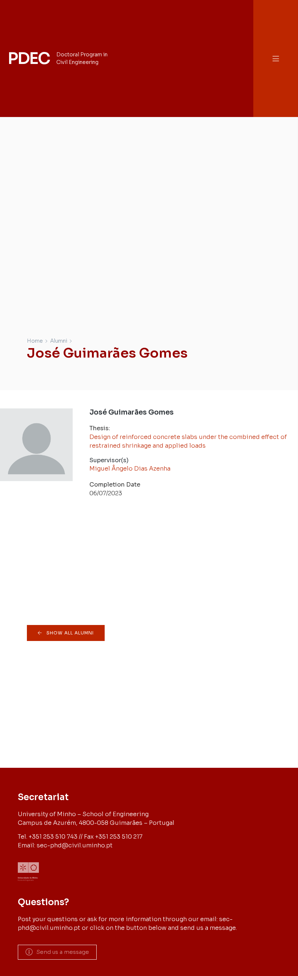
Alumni (58, 341)
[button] (276, 58)
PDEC (29, 58)
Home (35, 341)
